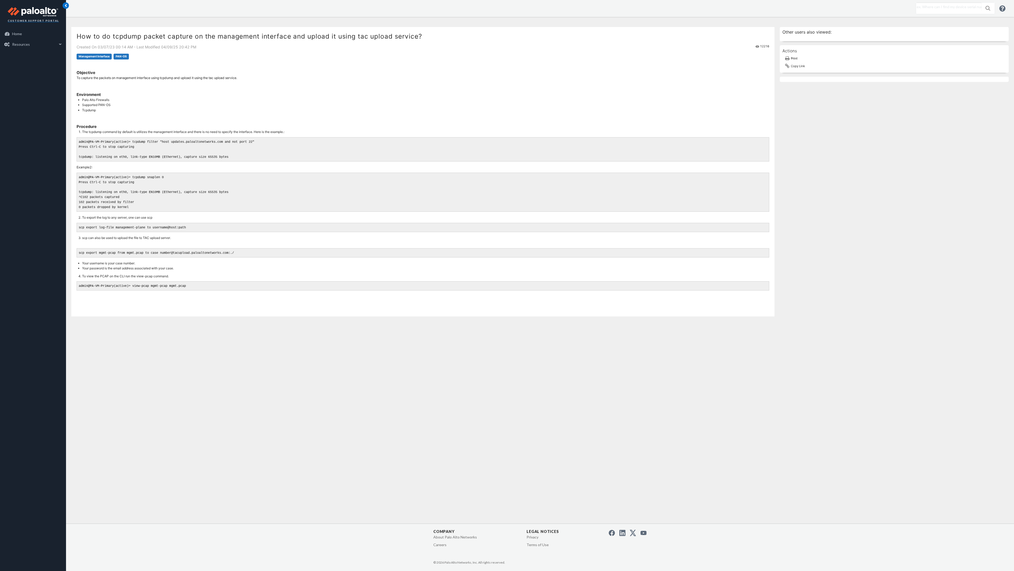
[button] (987, 8)
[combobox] (947, 7)
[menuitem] (33, 34)
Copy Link (798, 66)
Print (794, 58)
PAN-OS (121, 56)
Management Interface (94, 56)
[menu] (33, 39)
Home (17, 33)
